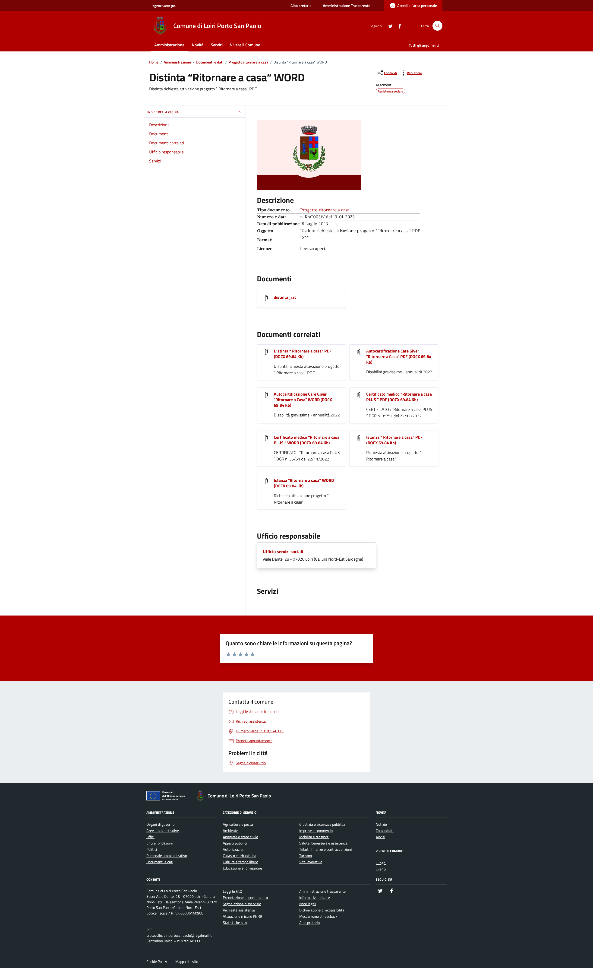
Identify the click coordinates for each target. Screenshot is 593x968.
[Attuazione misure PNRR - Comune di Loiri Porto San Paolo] (167, 796)
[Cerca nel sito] (437, 26)
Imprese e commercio (316, 830)
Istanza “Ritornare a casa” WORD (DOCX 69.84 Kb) (304, 483)
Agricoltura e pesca (238, 824)
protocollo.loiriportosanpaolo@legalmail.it (179, 935)
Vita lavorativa (310, 862)
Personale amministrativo (166, 855)
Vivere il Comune (245, 45)
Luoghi (381, 863)
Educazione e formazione (242, 868)
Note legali (307, 904)
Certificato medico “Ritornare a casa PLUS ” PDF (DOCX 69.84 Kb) (399, 397)
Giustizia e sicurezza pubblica (322, 824)
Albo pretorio (300, 5)
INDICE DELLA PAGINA (163, 112)
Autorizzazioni (234, 849)
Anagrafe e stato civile (240, 837)
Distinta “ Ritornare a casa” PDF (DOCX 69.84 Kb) (303, 354)
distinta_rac (285, 297)
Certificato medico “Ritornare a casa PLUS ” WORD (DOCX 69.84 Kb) (306, 440)
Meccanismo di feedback (318, 916)
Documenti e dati (159, 862)
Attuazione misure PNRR (242, 916)
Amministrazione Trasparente (346, 5)
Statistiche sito (235, 922)
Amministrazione (169, 45)
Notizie (381, 824)
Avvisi (380, 837)
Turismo (305, 855)
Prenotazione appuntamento (245, 897)
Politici (151, 849)
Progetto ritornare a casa (325, 210)
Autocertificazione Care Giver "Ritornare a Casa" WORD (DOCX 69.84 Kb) (303, 399)
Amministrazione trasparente (322, 891)
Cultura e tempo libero (240, 862)
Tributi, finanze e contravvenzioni (325, 849)
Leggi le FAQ (232, 891)
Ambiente (230, 830)
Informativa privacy (314, 897)
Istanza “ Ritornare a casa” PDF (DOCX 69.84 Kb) (394, 440)
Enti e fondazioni (159, 843)
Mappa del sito (186, 961)
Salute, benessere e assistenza (323, 843)
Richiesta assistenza (239, 910)
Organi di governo (160, 824)
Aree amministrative (162, 830)
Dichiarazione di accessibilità (321, 910)
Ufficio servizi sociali (283, 551)
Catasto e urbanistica (239, 855)
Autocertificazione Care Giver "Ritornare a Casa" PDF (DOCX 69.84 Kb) (398, 356)
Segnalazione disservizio (242, 904)
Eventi (381, 869)
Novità (197, 45)
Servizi (217, 45)
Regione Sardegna (163, 5)
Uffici (150, 837)
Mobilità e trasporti (314, 837)
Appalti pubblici (235, 843)
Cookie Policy (156, 961)
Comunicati (385, 830)
